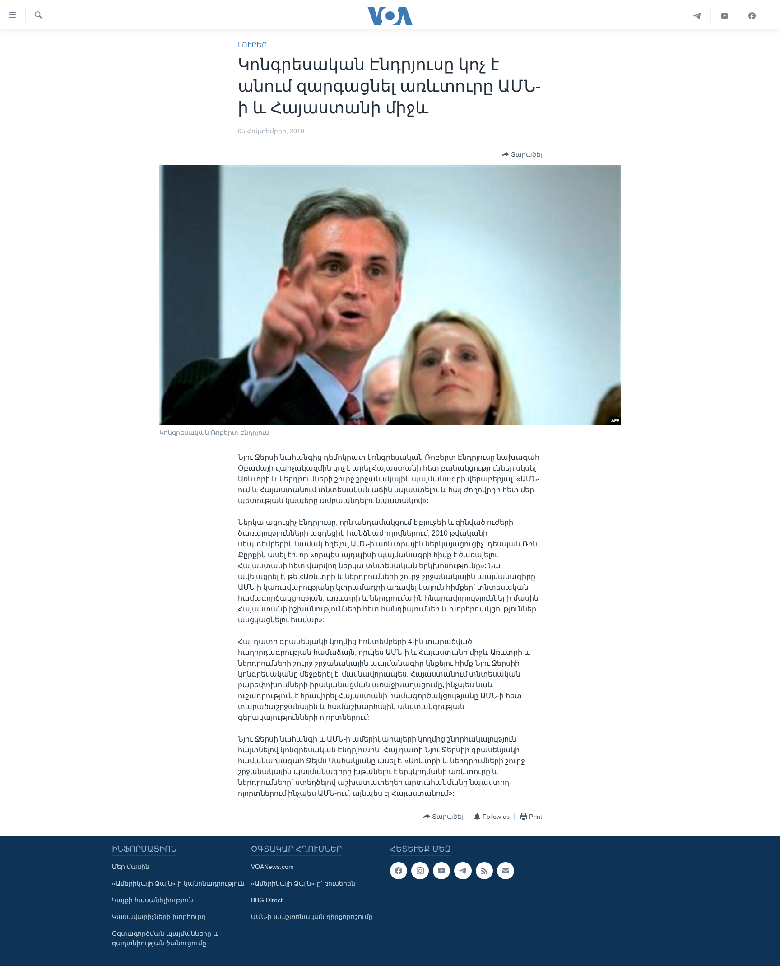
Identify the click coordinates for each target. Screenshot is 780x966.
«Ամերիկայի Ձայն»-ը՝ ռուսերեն (303, 883)
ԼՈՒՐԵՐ (252, 45)
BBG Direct (267, 900)
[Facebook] (752, 16)
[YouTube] (724, 16)
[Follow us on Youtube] (441, 870)
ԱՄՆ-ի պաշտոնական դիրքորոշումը (312, 916)
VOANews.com (272, 866)
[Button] (522, 154)
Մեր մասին (130, 866)
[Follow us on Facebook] (398, 870)
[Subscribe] (505, 870)
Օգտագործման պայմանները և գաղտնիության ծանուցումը (165, 938)
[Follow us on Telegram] (462, 870)
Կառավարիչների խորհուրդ (159, 916)
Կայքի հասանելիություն (152, 900)
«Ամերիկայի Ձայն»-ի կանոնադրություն (178, 883)
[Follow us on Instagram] (419, 870)
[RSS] (484, 870)
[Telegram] (697, 16)
